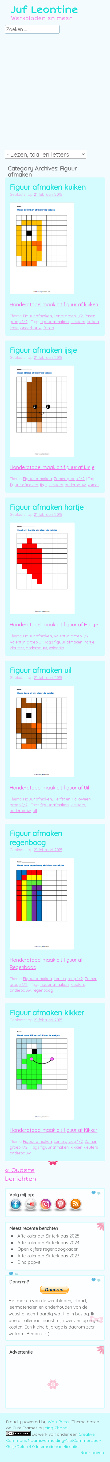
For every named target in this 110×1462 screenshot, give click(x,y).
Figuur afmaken (37, 315)
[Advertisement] (55, 93)
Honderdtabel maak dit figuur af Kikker (53, 1130)
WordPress (58, 1421)
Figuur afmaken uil (41, 670)
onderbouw (31, 327)
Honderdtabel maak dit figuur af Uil (49, 788)
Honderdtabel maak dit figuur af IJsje (52, 467)
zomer (93, 484)
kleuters (78, 321)
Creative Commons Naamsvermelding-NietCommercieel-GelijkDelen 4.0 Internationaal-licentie (53, 1440)
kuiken (93, 321)
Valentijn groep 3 (25, 642)
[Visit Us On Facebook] (15, 1210)
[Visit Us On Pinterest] (60, 1210)
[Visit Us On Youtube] (30, 1210)
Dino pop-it (28, 1262)
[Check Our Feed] (75, 1210)
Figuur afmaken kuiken (48, 186)
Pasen (48, 327)
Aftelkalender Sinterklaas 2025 (48, 1236)
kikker (76, 1147)
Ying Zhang (56, 1427)
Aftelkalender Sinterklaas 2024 (48, 1242)
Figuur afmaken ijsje (43, 350)
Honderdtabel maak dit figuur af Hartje (54, 625)
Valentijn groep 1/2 (71, 635)
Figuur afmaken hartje (47, 507)
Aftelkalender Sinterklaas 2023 (48, 1256)
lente (14, 327)
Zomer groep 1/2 (69, 478)
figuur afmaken (54, 321)
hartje (89, 642)
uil (35, 810)
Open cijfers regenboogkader (47, 1249)
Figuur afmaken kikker (47, 1012)
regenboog (43, 990)
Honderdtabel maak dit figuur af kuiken (54, 304)
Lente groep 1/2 (68, 315)
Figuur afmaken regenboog (36, 838)
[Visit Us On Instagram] (45, 1210)
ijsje (43, 484)
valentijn (56, 647)
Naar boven (92, 1452)
